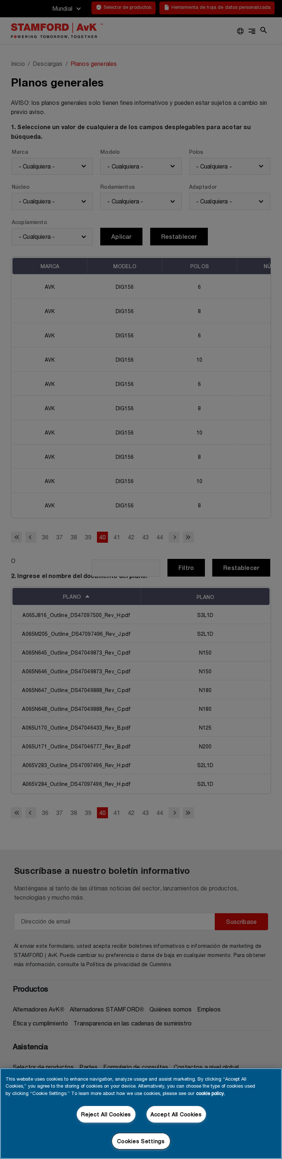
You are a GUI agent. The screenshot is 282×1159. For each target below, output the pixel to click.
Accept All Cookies (176, 1114)
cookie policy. (210, 1093)
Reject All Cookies (106, 1114)
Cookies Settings (141, 1141)
